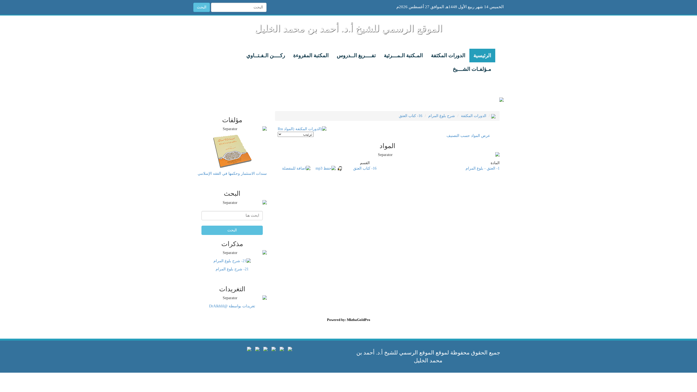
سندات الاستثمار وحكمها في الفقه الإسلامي (232, 173)
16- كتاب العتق (410, 116)
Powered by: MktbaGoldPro (348, 320)
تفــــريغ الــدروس (356, 55)
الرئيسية (482, 55)
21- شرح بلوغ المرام (232, 269)
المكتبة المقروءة (311, 55)
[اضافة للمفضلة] (296, 168)
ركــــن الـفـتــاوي (265, 55)
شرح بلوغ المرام (441, 116)
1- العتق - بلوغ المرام (483, 168)
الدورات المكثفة (448, 55)
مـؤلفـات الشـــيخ (472, 69)
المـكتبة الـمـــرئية (403, 55)
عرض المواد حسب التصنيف (468, 136)
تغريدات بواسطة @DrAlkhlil (232, 306)
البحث (201, 7)
